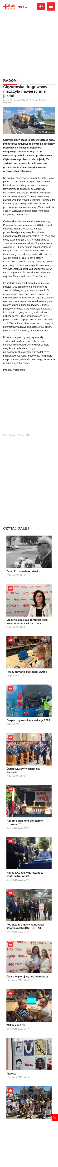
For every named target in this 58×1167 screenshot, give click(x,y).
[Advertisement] (29, 45)
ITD (27, 435)
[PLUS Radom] (15, 6)
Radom (12, 435)
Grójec (21, 435)
